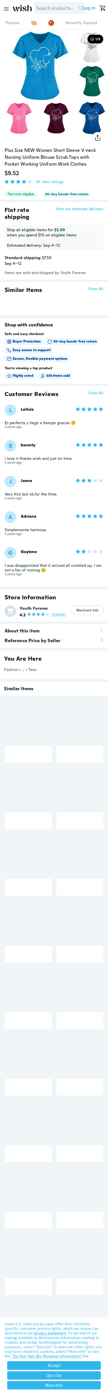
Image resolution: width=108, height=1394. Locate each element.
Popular (13, 22)
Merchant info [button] (87, 610)
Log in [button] (89, 8)
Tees (32, 669)
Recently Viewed (81, 22)
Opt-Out (54, 1375)
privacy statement (50, 1333)
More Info (54, 1385)
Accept (54, 1365)
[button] (80, 8)
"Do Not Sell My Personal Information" (47, 1356)
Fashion (11, 669)
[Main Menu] (6, 9)
